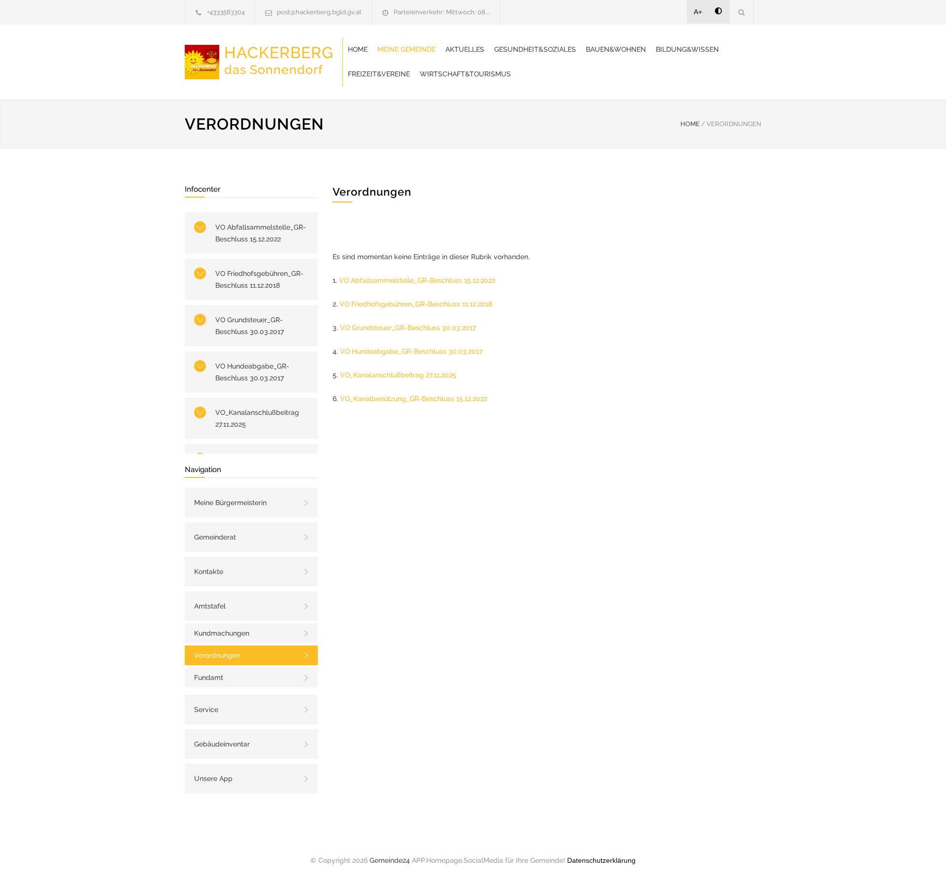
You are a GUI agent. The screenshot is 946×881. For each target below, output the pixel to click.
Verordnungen (217, 655)
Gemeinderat (215, 537)
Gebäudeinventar (222, 744)
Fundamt (208, 677)
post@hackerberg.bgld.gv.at (319, 12)
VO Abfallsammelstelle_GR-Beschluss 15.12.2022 (260, 233)
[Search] (742, 12)
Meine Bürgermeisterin (230, 503)
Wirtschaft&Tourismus (465, 74)
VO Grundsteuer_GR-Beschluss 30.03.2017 (249, 326)
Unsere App (213, 778)
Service (206, 709)
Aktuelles (464, 49)
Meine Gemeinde (406, 49)
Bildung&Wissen (687, 49)
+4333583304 (226, 12)
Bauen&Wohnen (616, 49)
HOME (690, 124)
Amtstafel (210, 606)
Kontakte (208, 572)
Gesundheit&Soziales (535, 49)
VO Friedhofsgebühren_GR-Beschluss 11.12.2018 (259, 279)
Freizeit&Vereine (379, 74)
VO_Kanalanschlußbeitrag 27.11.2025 (257, 418)
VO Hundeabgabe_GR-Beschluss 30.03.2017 (252, 372)
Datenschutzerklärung (601, 860)
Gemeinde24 (390, 860)
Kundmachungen (221, 633)
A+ (698, 12)
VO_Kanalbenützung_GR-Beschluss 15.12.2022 (413, 399)
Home (358, 49)
